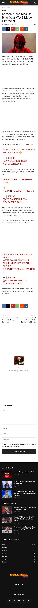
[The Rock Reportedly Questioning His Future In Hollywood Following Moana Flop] (7, 494)
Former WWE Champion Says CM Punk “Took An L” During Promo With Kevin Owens (24, 519)
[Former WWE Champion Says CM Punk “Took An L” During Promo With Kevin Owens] (7, 519)
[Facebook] (4, 29)
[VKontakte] (28, 601)
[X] (8, 29)
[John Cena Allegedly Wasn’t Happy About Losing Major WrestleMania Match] (7, 529)
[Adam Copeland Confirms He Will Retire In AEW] (7, 484)
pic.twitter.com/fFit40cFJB (18, 191)
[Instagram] (24, 601)
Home (3, 7)
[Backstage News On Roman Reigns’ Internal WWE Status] (7, 510)
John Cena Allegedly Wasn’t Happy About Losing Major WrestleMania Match (25, 529)
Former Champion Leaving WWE (24, 472)
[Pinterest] (13, 29)
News (8, 7)
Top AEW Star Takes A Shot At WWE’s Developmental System (28, 320)
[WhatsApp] (17, 29)
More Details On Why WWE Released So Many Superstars (10, 320)
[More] (31, 29)
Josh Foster (7, 24)
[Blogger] (9, 601)
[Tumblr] (26, 29)
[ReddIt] (22, 29)
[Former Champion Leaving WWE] (7, 474)
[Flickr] (19, 601)
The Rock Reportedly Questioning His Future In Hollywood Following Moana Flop (24, 493)
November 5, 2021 (12, 164)
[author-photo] (19, 365)
